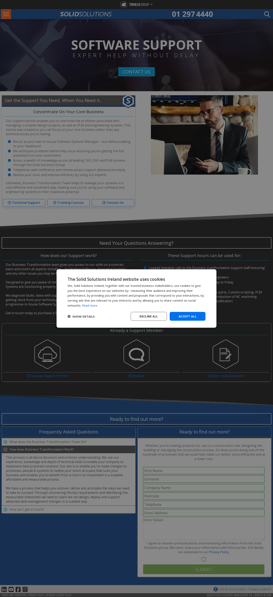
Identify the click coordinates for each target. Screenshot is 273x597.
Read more (89, 305)
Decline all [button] (148, 316)
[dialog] (136, 298)
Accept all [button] (187, 316)
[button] (81, 316)
